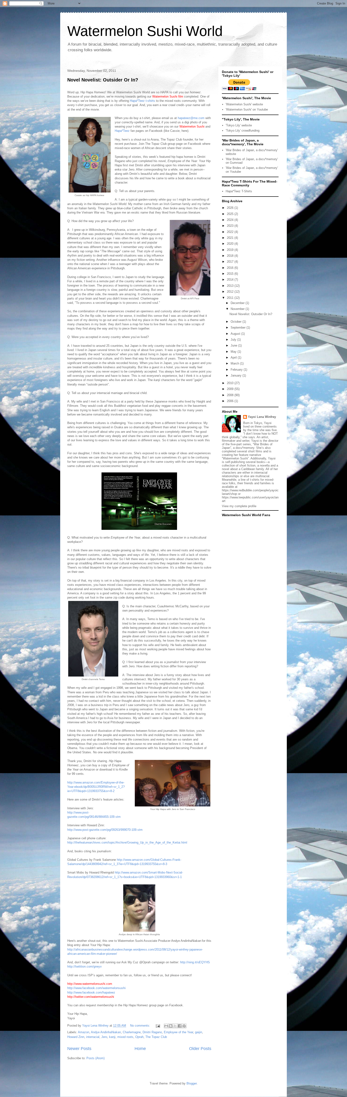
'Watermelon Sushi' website (244, 104)
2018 (230, 255)
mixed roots (125, 1037)
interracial (92, 1037)
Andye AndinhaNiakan (106, 1032)
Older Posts (200, 1048)
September (238, 327)
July (234, 339)
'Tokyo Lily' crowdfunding (242, 130)
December (238, 303)
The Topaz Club (156, 1037)
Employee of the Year (178, 1032)
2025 (230, 214)
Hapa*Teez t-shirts (142, 101)
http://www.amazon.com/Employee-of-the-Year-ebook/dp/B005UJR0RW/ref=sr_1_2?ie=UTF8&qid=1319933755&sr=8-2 (96, 787)
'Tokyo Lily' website (239, 125)
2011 (230, 298)
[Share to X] (175, 1026)
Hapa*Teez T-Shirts (239, 191)
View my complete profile (239, 506)
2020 (230, 243)
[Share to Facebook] (179, 1026)
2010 (230, 383)
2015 (230, 273)
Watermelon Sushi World (145, 31)
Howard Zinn (75, 1037)
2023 (230, 225)
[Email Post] (157, 1025)
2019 (230, 250)
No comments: (140, 1025)
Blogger (191, 1083)
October (236, 321)
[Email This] (166, 1026)
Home (140, 1048)
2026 (230, 208)
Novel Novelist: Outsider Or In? (102, 79)
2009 (230, 389)
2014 (230, 279)
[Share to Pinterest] (184, 1026)
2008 (230, 395)
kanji (112, 1037)
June (234, 345)
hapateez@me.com (191, 118)
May (234, 351)
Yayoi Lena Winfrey (262, 417)
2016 (230, 268)
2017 (230, 261)
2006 (230, 401)
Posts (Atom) (95, 1058)
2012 (230, 291)
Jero (104, 1037)
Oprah (139, 1037)
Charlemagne (132, 1032)
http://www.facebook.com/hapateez (91, 992)
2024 (230, 220)
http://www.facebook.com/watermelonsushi (96, 988)
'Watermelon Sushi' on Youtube (247, 109)
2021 (230, 238)
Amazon (83, 1032)
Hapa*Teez (122, 131)
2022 (230, 232)
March (235, 363)
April (234, 357)
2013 (230, 285)
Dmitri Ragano (152, 1032)
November (238, 309)
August (236, 333)
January (236, 375)
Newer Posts (79, 1048)
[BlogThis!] (170, 1026)
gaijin (198, 1032)
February (237, 369)
